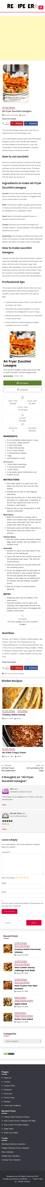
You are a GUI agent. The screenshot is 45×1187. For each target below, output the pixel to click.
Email (4, 892)
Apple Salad (20, 1003)
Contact (7, 1082)
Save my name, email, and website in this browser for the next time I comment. (22, 904)
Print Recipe (23, 383)
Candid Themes (24, 1181)
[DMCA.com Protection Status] (8, 1054)
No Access (8, 1093)
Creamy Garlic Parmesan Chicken (17, 1117)
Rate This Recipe (8, 878)
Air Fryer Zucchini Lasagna (14, 674)
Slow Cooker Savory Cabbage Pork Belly (20, 1121)
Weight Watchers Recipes (23, 1000)
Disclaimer (8, 1090)
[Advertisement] (22, 38)
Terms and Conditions (12, 1105)
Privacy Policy (9, 1097)
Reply (4, 804)
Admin (23, 115)
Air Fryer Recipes (8, 107)
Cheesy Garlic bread (13, 714)
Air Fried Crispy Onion (14, 752)
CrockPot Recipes (20, 943)
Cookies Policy (9, 1086)
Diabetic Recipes (20, 997)
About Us (7, 1078)
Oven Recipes (22, 711)
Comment (6, 852)
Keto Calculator (8, 1152)
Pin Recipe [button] (24, 390)
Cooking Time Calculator (11, 1160)
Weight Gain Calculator (11, 1156)
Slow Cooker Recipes (22, 946)
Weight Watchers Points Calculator (15, 1148)
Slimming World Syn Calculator (13, 1144)
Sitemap (7, 1101)
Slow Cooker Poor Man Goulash (16, 1125)
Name (4, 883)
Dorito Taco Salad (23, 1019)
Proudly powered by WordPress (15, 1179)
